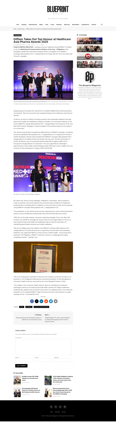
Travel (52, 24)
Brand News (75, 24)
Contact (93, 24)
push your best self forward (41, 306)
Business (59, 24)
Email (37, 357)
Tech (17, 24)
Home (51, 411)
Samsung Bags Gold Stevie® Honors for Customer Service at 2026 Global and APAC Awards (31, 390)
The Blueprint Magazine (90, 85)
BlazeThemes (70, 415)
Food (46, 24)
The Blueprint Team (20, 44)
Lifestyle (23, 24)
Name (17, 357)
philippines (29, 306)
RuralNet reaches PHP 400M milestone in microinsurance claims (30, 378)
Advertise (57, 411)
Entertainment (33, 24)
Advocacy (67, 24)
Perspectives (85, 24)
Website (56, 357)
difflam (21, 306)
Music (41, 24)
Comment (18, 337)
